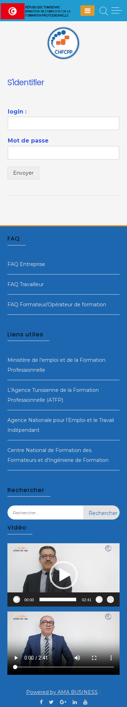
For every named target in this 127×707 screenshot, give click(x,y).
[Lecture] (16, 599)
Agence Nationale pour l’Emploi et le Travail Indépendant (60, 425)
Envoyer (23, 173)
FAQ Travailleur (25, 284)
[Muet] (99, 599)
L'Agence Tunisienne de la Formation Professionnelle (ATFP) (53, 395)
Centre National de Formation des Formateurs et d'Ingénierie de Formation (58, 455)
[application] (63, 575)
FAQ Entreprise (26, 264)
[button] (63, 575)
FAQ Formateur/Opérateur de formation (56, 304)
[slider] (58, 599)
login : (17, 111)
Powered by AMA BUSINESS (62, 692)
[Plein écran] (110, 599)
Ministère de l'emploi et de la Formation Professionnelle (56, 365)
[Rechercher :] (45, 518)
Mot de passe (28, 140)
